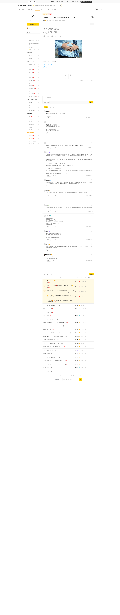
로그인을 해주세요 (33, 24)
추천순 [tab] (45, 107)
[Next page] (80, 375)
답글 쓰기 (54, 117)
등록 (91, 102)
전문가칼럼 (54, 9)
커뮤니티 (37, 9)
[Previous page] (56, 375)
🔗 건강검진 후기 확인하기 (47, 64)
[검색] (60, 6)
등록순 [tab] (54, 107)
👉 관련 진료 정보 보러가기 (47, 69)
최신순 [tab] (50, 107)
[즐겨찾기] (51, 274)
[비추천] (50, 117)
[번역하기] (92, 17)
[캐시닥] (22, 5)
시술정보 (42, 9)
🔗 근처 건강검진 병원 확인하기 (48, 67)
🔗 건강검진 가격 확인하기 (47, 66)
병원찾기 (23, 9)
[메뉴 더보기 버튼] (93, 17)
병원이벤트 (30, 9)
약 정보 (48, 9)
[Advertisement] (68, 89)
